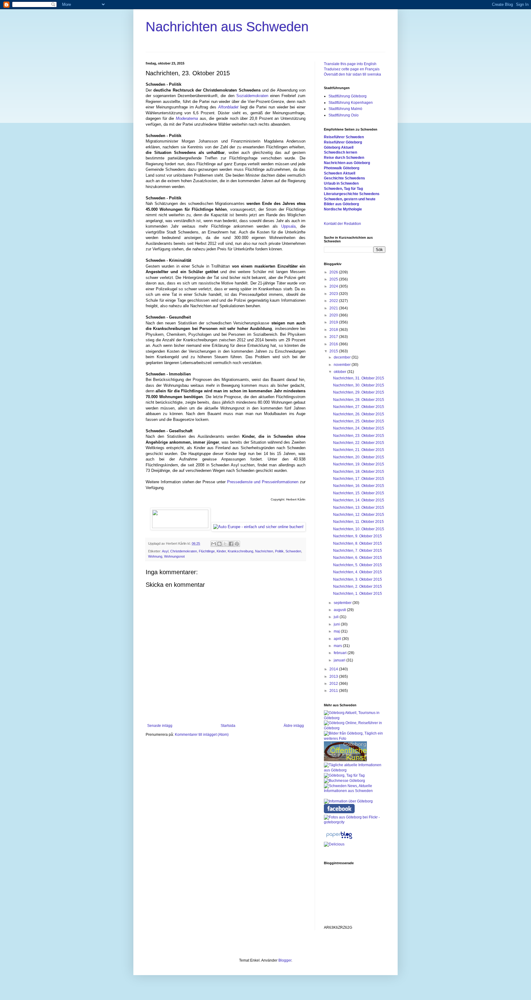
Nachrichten (264, 551)
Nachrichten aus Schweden (227, 26)
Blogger (284, 960)
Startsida (228, 726)
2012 (334, 683)
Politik (279, 551)
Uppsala (288, 226)
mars (338, 646)
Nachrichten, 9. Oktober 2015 (357, 536)
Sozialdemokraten (252, 95)
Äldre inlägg (294, 726)
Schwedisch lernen (340, 152)
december (343, 357)
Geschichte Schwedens (344, 178)
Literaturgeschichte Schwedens (352, 194)
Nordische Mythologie (343, 209)
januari (340, 660)
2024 (334, 286)
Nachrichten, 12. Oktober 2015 (358, 514)
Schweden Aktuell (339, 173)
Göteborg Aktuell (338, 147)
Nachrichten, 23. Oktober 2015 (358, 435)
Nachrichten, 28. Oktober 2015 (358, 400)
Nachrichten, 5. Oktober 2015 (357, 565)
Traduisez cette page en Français (352, 69)
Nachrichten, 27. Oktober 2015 (358, 407)
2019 (334, 322)
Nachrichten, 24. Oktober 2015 (358, 428)
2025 (334, 279)
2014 (334, 669)
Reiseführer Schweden (344, 137)
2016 (334, 344)
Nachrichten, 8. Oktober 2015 (357, 543)
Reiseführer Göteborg (343, 142)
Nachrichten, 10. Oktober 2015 (358, 529)
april (338, 639)
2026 (334, 272)
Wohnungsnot (174, 556)
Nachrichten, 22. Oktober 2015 (358, 443)
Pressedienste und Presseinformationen (263, 482)
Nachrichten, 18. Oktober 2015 (358, 471)
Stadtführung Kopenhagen (350, 102)
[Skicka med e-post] (213, 544)
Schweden (293, 551)
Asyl (165, 551)
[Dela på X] (225, 544)
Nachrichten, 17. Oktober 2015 (358, 478)
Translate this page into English (350, 64)
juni (337, 624)
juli (337, 617)
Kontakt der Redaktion (342, 224)
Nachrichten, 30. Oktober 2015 (358, 385)
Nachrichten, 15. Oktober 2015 (358, 493)
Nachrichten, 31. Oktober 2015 (358, 378)
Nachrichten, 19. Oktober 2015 (358, 464)
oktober (340, 372)
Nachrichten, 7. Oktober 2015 (357, 550)
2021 (334, 308)
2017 (334, 337)
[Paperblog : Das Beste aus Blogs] (339, 839)
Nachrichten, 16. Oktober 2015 (358, 486)
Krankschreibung (240, 551)
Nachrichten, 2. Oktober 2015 (357, 586)
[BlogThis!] (219, 544)
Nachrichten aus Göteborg (347, 163)
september (343, 603)
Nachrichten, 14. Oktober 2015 (358, 500)
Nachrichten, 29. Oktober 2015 (358, 392)
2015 (334, 351)
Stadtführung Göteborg (347, 96)
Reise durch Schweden (344, 157)
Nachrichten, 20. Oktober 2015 (358, 457)
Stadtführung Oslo (343, 115)
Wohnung (155, 556)
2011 (334, 690)
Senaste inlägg (159, 726)
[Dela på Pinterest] (237, 544)
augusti (340, 610)
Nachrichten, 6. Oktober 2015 (357, 557)
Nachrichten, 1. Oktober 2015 (357, 593)
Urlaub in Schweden (341, 183)
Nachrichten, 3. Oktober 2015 (357, 579)
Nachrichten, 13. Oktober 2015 (358, 507)
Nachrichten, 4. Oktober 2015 (357, 572)
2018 (334, 329)
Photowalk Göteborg (341, 168)
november (343, 365)
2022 (334, 301)
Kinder (221, 551)
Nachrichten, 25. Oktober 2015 (358, 421)
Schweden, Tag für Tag (343, 188)
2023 (334, 294)
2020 (334, 315)
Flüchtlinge (207, 551)
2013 (334, 676)
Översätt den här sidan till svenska (352, 74)
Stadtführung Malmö (345, 109)
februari (341, 653)
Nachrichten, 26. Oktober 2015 (358, 414)
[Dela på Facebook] (231, 544)
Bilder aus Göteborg (341, 204)
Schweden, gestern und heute (350, 199)
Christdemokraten (183, 551)
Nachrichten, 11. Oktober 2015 (358, 522)
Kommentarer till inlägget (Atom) (202, 734)
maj (337, 631)
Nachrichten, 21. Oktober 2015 (358, 450)
